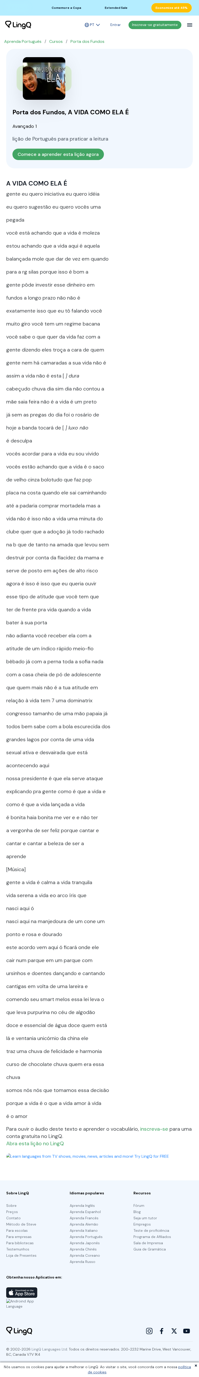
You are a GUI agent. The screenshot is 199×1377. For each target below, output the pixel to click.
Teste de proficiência (151, 1230)
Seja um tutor (145, 1218)
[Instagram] (149, 1331)
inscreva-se (154, 1129)
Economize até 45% (171, 8)
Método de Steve (21, 1224)
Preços (12, 1211)
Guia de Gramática (149, 1249)
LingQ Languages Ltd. (50, 1349)
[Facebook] (161, 1331)
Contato (13, 1218)
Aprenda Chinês (83, 1249)
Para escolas (17, 1230)
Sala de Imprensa (148, 1243)
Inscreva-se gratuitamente (155, 24)
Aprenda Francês (84, 1218)
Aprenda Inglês (82, 1205)
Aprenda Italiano (84, 1230)
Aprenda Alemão (84, 1224)
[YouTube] (186, 1331)
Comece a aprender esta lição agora (58, 154)
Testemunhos (17, 1249)
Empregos (142, 1224)
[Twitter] (174, 1331)
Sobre (11, 1205)
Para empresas (19, 1236)
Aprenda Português (22, 41)
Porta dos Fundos (87, 41)
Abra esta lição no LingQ (35, 1143)
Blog (137, 1211)
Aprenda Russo (82, 1261)
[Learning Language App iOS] (21, 1292)
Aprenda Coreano (85, 1255)
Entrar (115, 24)
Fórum (138, 1205)
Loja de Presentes (21, 1255)
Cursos (56, 41)
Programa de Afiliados (152, 1236)
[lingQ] (18, 25)
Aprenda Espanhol (85, 1211)
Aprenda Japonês (85, 1243)
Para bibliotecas (20, 1243)
